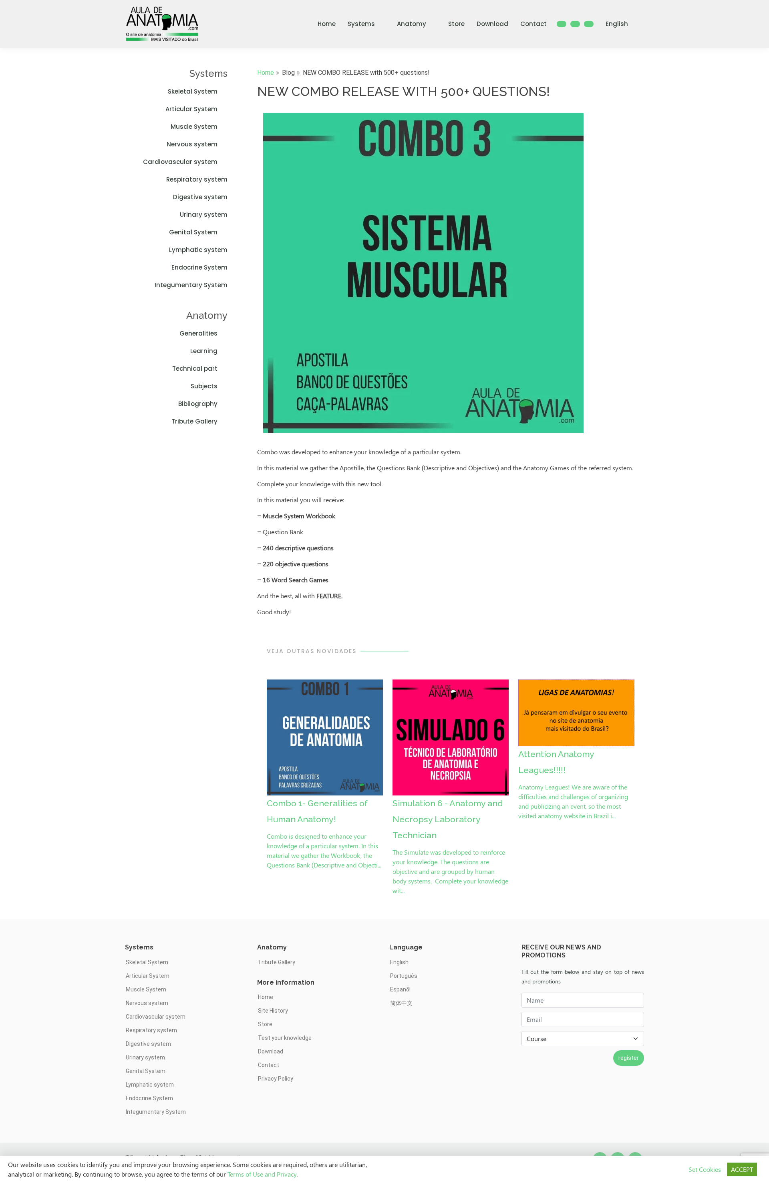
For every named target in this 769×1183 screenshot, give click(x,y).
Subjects (204, 386)
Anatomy (411, 24)
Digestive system (200, 197)
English (617, 24)
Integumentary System (191, 285)
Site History (273, 1010)
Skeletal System (192, 91)
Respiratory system (196, 179)
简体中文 (401, 1003)
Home (327, 24)
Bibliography (197, 404)
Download (492, 24)
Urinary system (203, 214)
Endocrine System (199, 267)
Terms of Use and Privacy (261, 1174)
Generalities (198, 333)
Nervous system (192, 144)
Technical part (194, 368)
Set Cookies (704, 1169)
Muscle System (194, 126)
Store (456, 24)
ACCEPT (742, 1169)
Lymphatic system (198, 250)
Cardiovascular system (180, 162)
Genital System (193, 232)
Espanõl (400, 989)
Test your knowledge (285, 1038)
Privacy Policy (275, 1078)
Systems (361, 24)
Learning (203, 351)
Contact (533, 24)
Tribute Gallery (194, 421)
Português (403, 976)
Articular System (191, 109)
